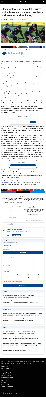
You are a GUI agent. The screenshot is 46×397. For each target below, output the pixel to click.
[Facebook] (7, 274)
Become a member (16, 235)
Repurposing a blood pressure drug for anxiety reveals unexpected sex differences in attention (22, 343)
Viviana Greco (5, 19)
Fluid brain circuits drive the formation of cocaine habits (14, 352)
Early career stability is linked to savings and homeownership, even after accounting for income (22, 313)
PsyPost (23, 2)
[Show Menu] (2, 2)
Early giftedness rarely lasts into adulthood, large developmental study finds (18, 300)
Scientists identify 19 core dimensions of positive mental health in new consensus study (21, 302)
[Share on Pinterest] (23, 47)
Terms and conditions (7, 386)
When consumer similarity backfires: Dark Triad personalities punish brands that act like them (22, 348)
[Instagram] (18, 277)
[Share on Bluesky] (44, 47)
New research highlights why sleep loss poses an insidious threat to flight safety (12, 199)
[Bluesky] (28, 274)
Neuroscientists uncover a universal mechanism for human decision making (18, 295)
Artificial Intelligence (6, 373)
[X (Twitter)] (18, 274)
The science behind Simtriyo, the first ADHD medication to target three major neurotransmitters (22, 345)
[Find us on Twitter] (3, 394)
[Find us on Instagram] (7, 394)
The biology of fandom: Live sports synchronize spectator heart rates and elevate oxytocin (21, 338)
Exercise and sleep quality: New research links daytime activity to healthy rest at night (12, 207)
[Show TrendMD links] (43, 223)
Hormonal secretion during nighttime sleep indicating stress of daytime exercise (34, 218)
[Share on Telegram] (27, 47)
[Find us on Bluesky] (16, 394)
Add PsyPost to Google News (23, 260)
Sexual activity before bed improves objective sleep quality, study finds (12, 203)
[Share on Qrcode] (16, 47)
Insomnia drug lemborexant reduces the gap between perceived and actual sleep (19, 333)
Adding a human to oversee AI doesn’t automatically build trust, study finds (18, 318)
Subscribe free (23, 252)
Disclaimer (4, 382)
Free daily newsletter (23, 116)
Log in (8, 235)
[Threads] (7, 277)
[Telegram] (38, 277)
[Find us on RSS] (9, 394)
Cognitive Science (6, 375)
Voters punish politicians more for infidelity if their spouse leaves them (17, 340)
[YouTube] (28, 277)
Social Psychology (6, 372)
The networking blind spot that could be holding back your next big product (18, 320)
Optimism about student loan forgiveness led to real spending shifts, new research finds (21, 315)
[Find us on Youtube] (11, 394)
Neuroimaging (5, 368)
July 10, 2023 (13, 19)
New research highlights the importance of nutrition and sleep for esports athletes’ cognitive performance (12, 211)
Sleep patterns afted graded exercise (33, 214)
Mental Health (4, 366)
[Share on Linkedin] (25, 47)
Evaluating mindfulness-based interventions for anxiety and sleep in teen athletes (12, 216)
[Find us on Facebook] (1, 394)
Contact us (4, 380)
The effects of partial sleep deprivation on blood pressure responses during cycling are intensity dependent (34, 206)
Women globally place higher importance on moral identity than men (16, 350)
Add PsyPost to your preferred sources (23, 165)
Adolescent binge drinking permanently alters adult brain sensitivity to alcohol (19, 331)
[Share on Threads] (41, 47)
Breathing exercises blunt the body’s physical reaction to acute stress (17, 297)
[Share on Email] (14, 47)
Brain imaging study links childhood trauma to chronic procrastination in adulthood (20, 304)
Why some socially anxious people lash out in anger (13, 336)
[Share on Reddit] (19, 47)
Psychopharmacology (7, 377)
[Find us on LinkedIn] (5, 394)
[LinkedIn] (38, 274)
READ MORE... (30, 363)
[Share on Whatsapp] (21, 47)
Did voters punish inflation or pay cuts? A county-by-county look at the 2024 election (20, 322)
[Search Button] (44, 2)
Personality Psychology (7, 370)
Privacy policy (5, 384)
